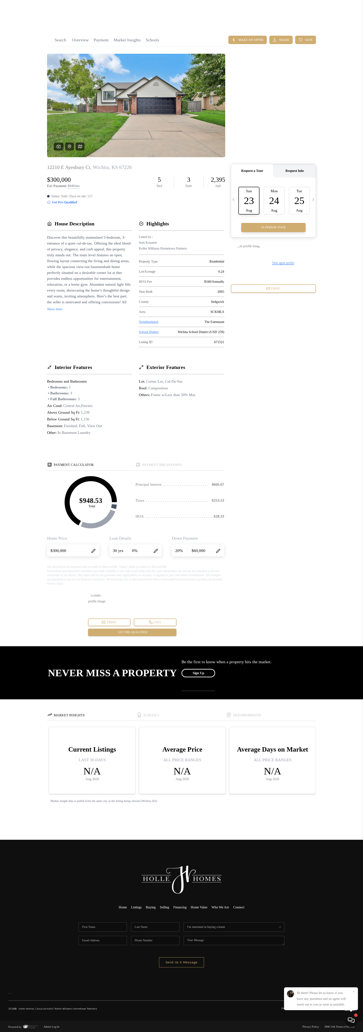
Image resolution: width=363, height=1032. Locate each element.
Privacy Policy (310, 1026)
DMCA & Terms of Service (340, 1026)
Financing (180, 907)
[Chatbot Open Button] (351, 1020)
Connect (238, 907)
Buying (151, 907)
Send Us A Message (182, 962)
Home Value (199, 907)
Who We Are (220, 907)
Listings (136, 907)
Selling (164, 907)
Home (123, 907)
